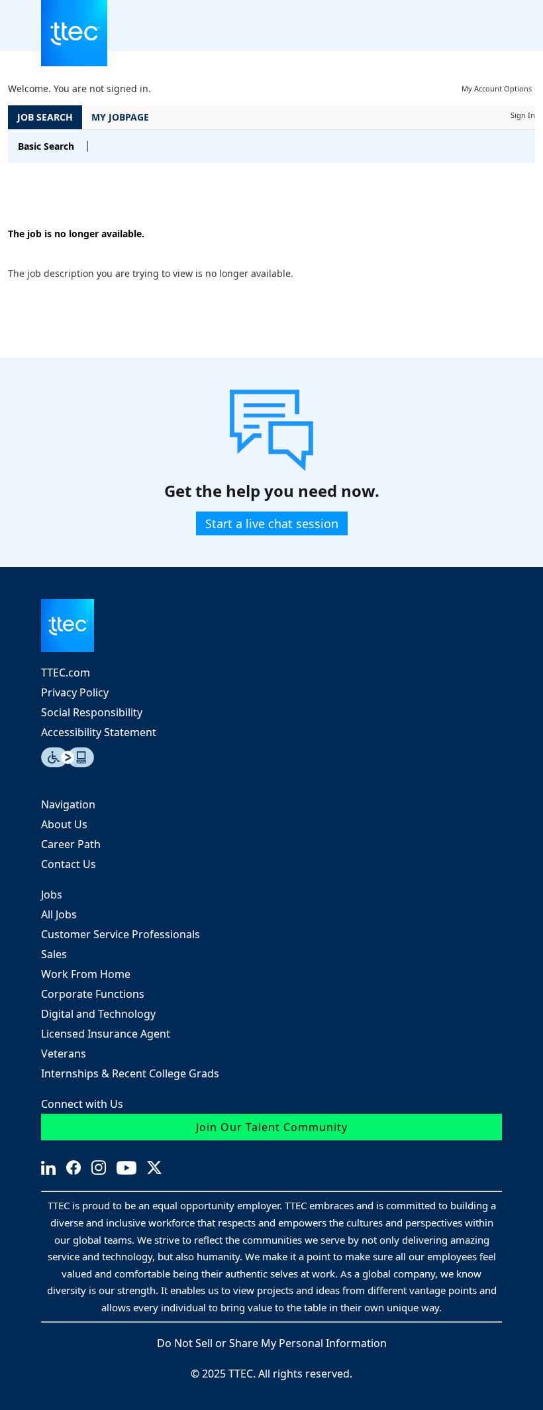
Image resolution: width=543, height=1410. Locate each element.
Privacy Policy (75, 692)
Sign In (523, 115)
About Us (64, 824)
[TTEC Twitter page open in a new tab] (154, 1167)
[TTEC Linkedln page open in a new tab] (48, 1168)
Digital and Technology (98, 1013)
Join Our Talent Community (272, 1127)
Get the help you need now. (271, 491)
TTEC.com (65, 672)
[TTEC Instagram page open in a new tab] (98, 1167)
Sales (54, 954)
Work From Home (85, 974)
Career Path (71, 844)
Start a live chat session (271, 523)
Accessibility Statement (98, 732)
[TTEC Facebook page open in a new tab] (73, 1167)
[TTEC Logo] (271, 625)
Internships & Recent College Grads (130, 1073)
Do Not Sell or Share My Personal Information (272, 1343)
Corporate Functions (92, 994)
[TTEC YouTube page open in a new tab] (126, 1168)
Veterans (63, 1053)
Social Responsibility (91, 712)
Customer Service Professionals (120, 934)
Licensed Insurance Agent (105, 1033)
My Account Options (497, 88)
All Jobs (59, 914)
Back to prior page (50, 194)
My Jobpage (120, 117)
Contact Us (68, 864)
